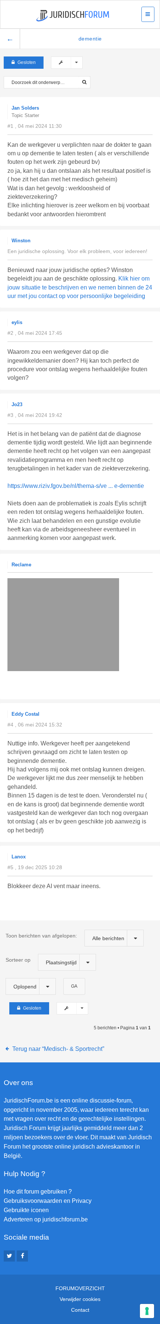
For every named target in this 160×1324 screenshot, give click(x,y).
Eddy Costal (25, 714)
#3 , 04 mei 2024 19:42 (34, 415)
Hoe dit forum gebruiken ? (38, 1191)
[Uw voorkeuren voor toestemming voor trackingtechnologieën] (147, 1311)
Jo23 (17, 404)
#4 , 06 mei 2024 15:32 (34, 725)
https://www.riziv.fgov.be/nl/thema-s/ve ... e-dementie (75, 486)
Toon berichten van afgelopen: (65, 937)
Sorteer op (41, 961)
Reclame (21, 564)
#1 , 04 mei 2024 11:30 (34, 126)
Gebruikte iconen (26, 1210)
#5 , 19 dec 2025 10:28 (34, 867)
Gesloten (26, 62)
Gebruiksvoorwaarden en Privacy (48, 1201)
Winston (21, 240)
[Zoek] (84, 82)
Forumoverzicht (80, 1288)
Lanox (19, 857)
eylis (17, 322)
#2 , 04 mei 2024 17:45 (34, 333)
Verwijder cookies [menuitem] (80, 1299)
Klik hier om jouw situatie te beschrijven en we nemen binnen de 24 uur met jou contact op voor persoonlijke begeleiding (79, 287)
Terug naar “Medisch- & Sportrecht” (58, 1049)
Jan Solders (25, 108)
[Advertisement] (83, 680)
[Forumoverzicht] (72, 16)
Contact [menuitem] (80, 1310)
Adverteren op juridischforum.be (46, 1219)
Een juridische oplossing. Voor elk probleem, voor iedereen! (77, 251)
